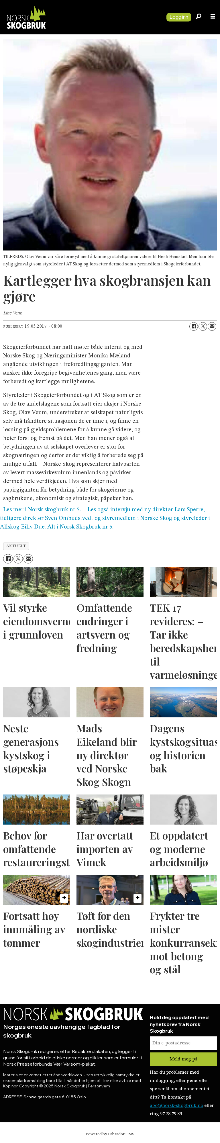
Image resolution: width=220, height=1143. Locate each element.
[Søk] (198, 17)
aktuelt (16, 546)
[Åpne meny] (213, 17)
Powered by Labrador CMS (110, 1134)
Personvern (99, 1086)
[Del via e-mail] (212, 326)
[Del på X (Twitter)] (203, 326)
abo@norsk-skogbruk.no (176, 1105)
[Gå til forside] (81, 17)
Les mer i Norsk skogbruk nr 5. (42, 510)
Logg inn (179, 17)
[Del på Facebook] (193, 326)
